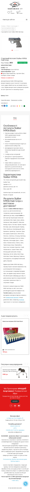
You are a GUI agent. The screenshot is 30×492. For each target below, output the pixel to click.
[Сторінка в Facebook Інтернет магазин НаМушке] (11, 405)
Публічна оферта (15, 461)
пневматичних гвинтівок (12, 297)
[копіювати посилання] (2, 106)
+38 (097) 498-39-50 (13, 9)
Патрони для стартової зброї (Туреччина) (12, 323)
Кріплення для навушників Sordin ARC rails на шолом (9, 370)
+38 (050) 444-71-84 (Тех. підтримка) (15, 430)
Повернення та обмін (16, 100)
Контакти (15, 401)
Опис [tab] (15, 118)
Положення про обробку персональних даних (15, 459)
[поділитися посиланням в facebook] (4, 106)
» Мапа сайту (15, 480)
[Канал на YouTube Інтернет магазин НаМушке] (18, 405)
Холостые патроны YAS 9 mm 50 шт (13, 321)
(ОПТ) (15, 428)
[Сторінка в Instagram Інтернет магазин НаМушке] (15, 405)
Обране (12, 13)
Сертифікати (4, 103)
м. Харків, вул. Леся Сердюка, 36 (15, 418)
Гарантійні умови (5, 100)
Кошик (20, 13)
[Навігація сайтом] (26, 19)
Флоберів (21, 299)
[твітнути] (7, 106)
